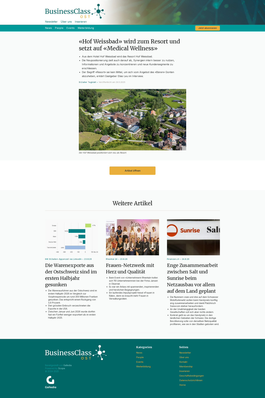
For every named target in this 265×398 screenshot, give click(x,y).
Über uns (66, 21)
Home (182, 384)
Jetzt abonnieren (207, 28)
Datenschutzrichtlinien (190, 380)
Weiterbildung (86, 27)
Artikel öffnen (132, 170)
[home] (132, 9)
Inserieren (81, 21)
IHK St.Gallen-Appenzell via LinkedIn (63, 259)
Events (70, 27)
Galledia (67, 365)
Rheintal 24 (111, 259)
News (48, 27)
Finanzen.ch (173, 259)
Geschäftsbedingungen (191, 375)
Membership (186, 366)
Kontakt (183, 361)
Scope (61, 368)
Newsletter (51, 21)
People (59, 27)
